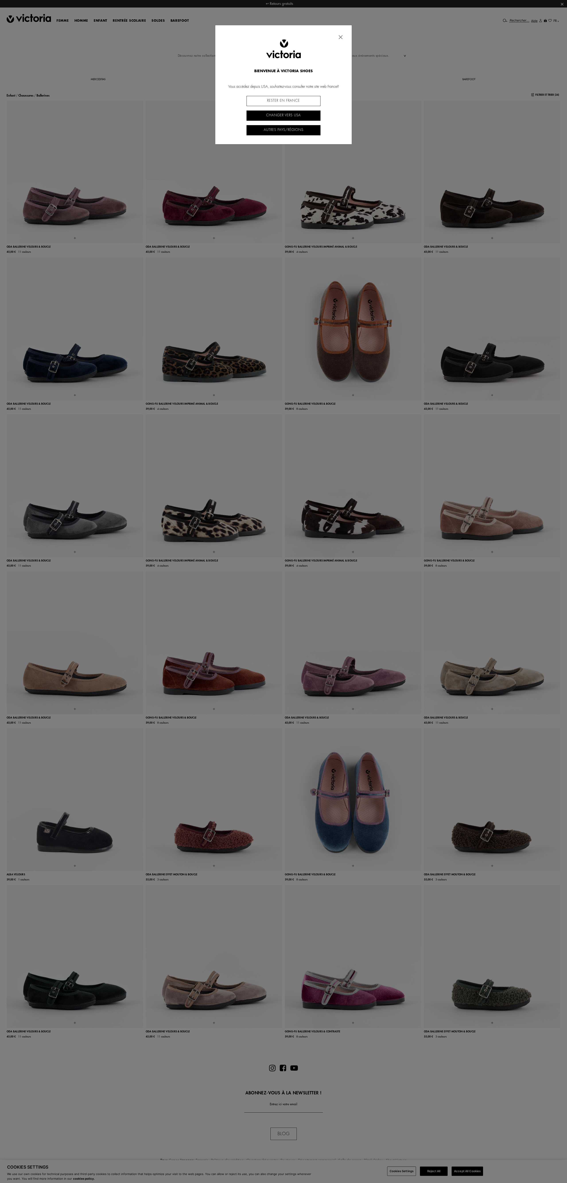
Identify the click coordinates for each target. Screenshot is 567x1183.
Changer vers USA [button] (283, 115)
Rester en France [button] (283, 100)
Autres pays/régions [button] (283, 130)
